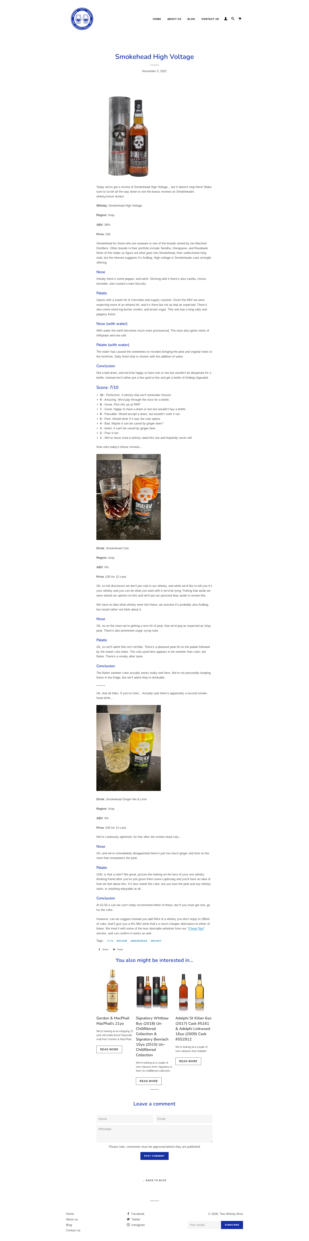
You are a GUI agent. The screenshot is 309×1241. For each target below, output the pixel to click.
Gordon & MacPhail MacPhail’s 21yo (112, 1021)
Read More (109, 1049)
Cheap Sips (196, 928)
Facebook (137, 1214)
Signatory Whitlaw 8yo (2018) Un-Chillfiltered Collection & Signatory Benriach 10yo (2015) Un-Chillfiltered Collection (152, 1036)
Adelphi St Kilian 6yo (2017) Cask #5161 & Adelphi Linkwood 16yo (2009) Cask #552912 (193, 1029)
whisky (156, 941)
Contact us (210, 19)
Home (157, 19)
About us (174, 19)
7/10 (110, 941)
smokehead (139, 941)
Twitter (135, 1219)
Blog (191, 19)
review (122, 941)
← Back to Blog (155, 1180)
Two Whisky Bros (231, 1214)
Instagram (138, 1225)
